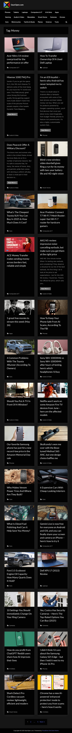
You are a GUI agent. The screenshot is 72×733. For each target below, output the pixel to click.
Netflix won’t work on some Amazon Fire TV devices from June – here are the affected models (51, 408)
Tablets (16, 12)
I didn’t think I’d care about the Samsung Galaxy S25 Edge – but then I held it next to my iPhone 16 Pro (52, 657)
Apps (57, 12)
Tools (57, 22)
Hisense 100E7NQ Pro (18, 77)
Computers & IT (36, 12)
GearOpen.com (17, 5)
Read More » (13, 114)
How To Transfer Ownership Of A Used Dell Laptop (51, 59)
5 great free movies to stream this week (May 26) (18, 321)
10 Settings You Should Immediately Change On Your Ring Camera (19, 613)
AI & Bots (48, 12)
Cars (7, 22)
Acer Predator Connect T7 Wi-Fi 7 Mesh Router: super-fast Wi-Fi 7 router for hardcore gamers (52, 219)
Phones (7, 12)
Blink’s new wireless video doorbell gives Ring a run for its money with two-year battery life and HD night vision (52, 166)
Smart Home (42, 17)
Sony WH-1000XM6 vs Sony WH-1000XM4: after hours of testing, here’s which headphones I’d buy (52, 365)
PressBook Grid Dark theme (50, 730)
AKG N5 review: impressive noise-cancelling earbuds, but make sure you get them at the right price (52, 247)
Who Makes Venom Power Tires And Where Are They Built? (19, 491)
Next (41, 722)
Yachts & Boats (29, 22)
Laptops (25, 12)
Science (49, 22)
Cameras (53, 17)
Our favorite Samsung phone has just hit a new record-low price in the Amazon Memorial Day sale (19, 451)
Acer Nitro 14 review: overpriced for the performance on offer (18, 59)
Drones (62, 17)
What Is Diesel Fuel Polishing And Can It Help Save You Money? (18, 527)
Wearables (31, 17)
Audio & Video (19, 17)
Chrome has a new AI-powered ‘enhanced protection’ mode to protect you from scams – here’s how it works (52, 700)
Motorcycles (16, 22)
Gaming (8, 17)
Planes (40, 22)
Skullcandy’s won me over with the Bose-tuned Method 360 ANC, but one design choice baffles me (50, 451)
